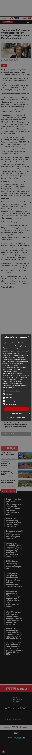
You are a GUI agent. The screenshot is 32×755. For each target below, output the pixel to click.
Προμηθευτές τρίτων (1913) (10, 361)
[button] (16, 417)
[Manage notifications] (3, 751)
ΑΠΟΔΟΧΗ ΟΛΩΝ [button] (17, 409)
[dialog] (16, 377)
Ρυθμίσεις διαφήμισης (8, 381)
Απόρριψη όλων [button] (17, 413)
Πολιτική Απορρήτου (8, 387)
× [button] (28, 336)
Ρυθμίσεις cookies (22, 385)
